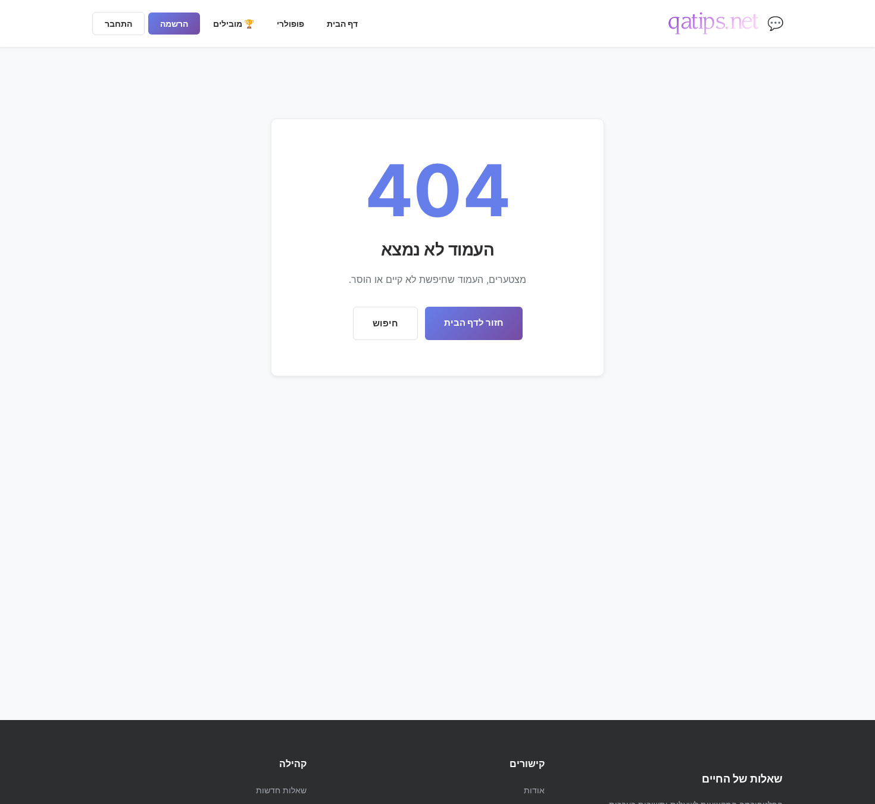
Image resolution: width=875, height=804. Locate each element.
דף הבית (342, 23)
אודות (534, 790)
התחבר (118, 23)
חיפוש (385, 323)
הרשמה (174, 23)
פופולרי (290, 23)
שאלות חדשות (281, 790)
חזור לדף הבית (474, 322)
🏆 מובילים (233, 23)
